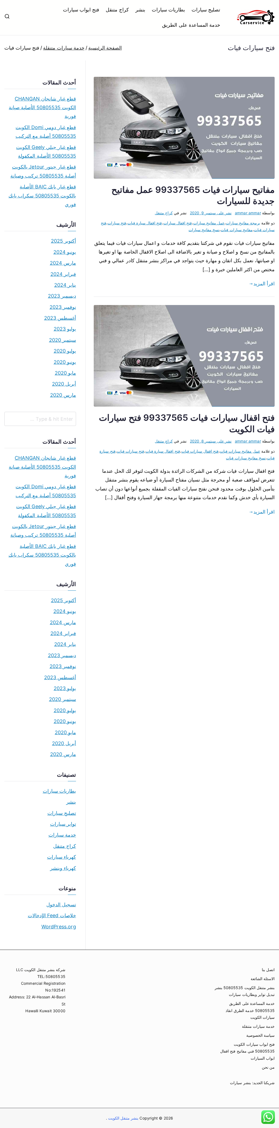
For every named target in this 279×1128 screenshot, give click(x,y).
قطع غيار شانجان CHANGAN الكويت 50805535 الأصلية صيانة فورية (42, 107)
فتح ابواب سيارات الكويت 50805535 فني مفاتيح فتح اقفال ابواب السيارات (247, 1051)
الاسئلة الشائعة (263, 978)
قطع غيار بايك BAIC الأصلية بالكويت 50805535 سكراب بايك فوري (42, 195)
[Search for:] (40, 419)
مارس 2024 (63, 263)
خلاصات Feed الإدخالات (52, 915)
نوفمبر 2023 (63, 307)
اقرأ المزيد (264, 283)
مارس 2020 (63, 395)
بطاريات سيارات (168, 10)
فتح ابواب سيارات (81, 10)
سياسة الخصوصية (260, 1035)
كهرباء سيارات (61, 857)
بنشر (140, 10)
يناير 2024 (65, 285)
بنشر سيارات (240, 1082)
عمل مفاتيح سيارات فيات (240, 451)
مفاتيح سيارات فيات (236, 229)
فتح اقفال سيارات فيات (200, 451)
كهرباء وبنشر (63, 868)
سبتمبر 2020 (62, 340)
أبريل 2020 (64, 384)
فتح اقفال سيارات (177, 223)
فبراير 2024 (63, 274)
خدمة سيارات (62, 835)
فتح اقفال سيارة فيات (145, 223)
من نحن (268, 1067)
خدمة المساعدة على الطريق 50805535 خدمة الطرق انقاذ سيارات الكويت (250, 1010)
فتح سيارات (117, 223)
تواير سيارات (63, 824)
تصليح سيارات (206, 10)
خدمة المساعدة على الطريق (191, 25)
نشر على (211, 213)
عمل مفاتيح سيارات (209, 223)
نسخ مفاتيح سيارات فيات (246, 458)
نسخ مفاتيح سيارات (204, 229)
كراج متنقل (117, 10)
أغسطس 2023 (60, 318)
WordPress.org (58, 926)
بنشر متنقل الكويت (123, 1118)
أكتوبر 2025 (63, 241)
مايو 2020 (65, 373)
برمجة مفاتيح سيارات (243, 223)
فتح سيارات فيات (130, 451)
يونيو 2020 (65, 362)
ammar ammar (248, 213)
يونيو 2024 (64, 252)
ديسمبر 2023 (62, 296)
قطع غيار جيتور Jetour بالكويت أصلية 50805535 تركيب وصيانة (43, 171)
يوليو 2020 (65, 351)
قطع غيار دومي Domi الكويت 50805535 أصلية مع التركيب (46, 131)
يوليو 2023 (65, 329)
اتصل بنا (268, 969)
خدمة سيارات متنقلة (258, 1026)
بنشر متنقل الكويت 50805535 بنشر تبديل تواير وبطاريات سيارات (245, 991)
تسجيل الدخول (61, 904)
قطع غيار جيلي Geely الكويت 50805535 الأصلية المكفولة (46, 151)
